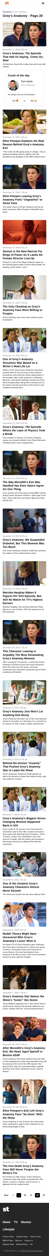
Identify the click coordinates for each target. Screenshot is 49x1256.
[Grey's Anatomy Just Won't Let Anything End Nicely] (24, 704)
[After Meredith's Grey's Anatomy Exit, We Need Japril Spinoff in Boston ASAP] (24, 1046)
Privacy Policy (8, 1237)
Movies (26, 1222)
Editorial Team (8, 1244)
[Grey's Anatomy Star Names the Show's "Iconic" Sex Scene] (24, 989)
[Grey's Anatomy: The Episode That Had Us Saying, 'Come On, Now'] (24, 45)
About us (18, 1241)
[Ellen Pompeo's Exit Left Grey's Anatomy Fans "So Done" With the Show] (24, 1105)
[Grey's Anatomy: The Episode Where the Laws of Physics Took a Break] (24, 421)
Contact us (28, 1241)
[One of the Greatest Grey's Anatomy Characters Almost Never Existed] (24, 875)
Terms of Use (35, 1237)
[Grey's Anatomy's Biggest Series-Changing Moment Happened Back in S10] (24, 818)
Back (6, 1195)
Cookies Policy (22, 1237)
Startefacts (7, 12)
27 (31, 1195)
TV (16, 1222)
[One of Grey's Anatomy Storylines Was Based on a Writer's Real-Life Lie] (24, 360)
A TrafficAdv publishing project (31, 1251)
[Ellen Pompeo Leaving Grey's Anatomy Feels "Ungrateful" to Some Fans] (24, 190)
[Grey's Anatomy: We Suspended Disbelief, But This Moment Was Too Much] (24, 533)
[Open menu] (43, 3)
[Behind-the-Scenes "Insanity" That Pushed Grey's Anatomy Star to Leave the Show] (24, 757)
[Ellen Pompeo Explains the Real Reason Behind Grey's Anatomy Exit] (24, 135)
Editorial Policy (22, 1244)
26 (25, 1195)
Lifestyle (9, 1229)
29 (44, 1195)
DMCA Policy (8, 1241)
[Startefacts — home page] (7, 3)
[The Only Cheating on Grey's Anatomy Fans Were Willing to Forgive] (24, 299)
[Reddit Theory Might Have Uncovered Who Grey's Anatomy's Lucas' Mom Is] (24, 932)
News (6, 1222)
